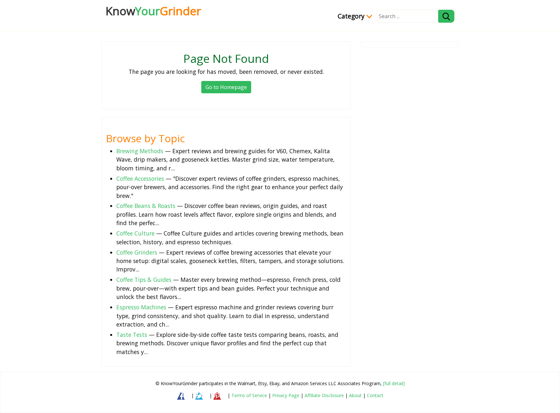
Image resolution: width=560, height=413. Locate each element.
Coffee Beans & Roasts (145, 206)
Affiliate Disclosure (324, 395)
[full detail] (394, 383)
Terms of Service (249, 395)
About (355, 395)
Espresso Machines (141, 307)
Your (153, 10)
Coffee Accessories (140, 178)
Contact (375, 395)
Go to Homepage (226, 87)
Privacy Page (285, 395)
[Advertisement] (409, 147)
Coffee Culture (135, 233)
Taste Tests (131, 334)
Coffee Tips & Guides (143, 279)
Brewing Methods (139, 151)
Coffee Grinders (136, 252)
